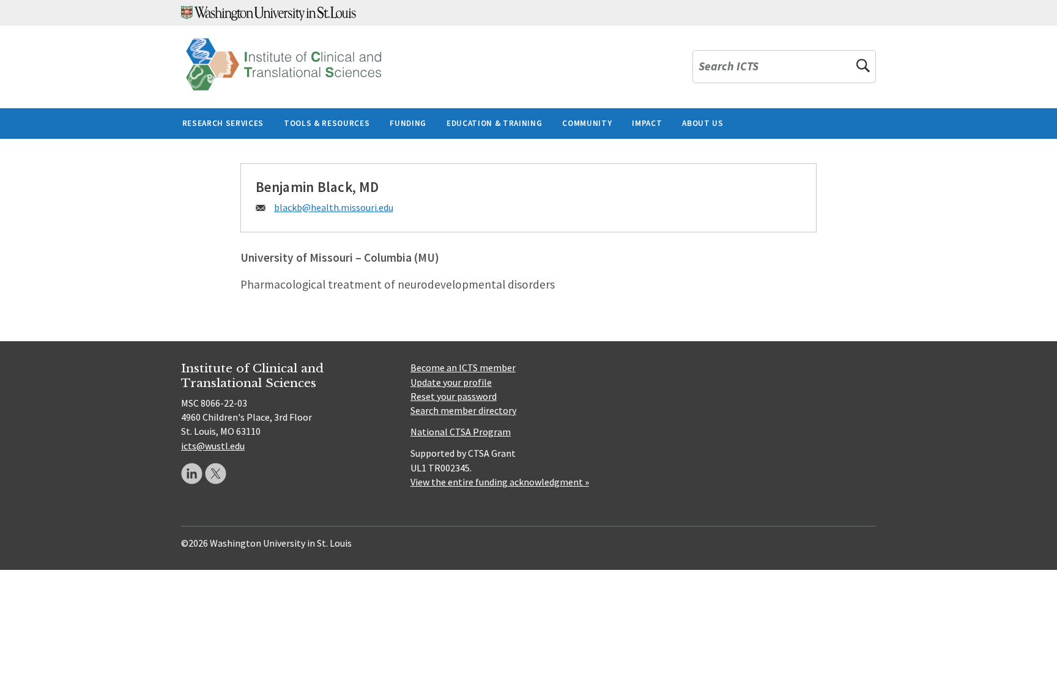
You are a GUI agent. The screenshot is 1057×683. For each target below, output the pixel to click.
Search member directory (463, 410)
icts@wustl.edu (213, 446)
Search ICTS (728, 67)
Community (587, 123)
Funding (408, 123)
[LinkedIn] (191, 473)
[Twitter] (215, 473)
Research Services (223, 123)
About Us (702, 123)
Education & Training (494, 123)
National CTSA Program (460, 432)
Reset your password (453, 396)
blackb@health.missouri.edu (333, 207)
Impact (647, 123)
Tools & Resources (326, 123)
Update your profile (451, 382)
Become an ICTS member (463, 367)
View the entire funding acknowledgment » (499, 482)
